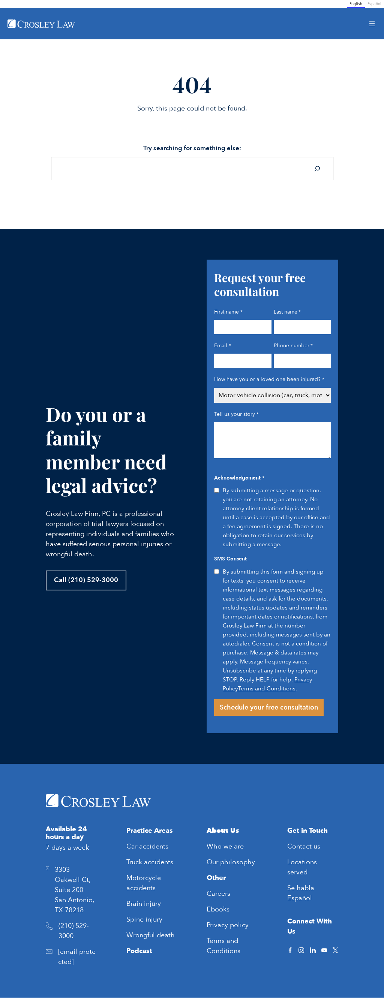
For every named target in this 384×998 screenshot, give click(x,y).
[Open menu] (372, 23)
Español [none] (374, 3)
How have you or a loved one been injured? (269, 379)
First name (228, 311)
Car (132, 846)
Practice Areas (149, 830)
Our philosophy (231, 862)
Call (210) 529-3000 (86, 580)
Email (222, 345)
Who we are (225, 846)
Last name (287, 311)
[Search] (317, 168)
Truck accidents (149, 862)
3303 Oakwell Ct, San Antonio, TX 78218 (74, 890)
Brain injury (143, 903)
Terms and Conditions (267, 688)
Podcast (139, 951)
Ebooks (218, 909)
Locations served (302, 867)
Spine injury (144, 919)
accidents (153, 846)
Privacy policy (228, 925)
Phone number (293, 345)
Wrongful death (150, 935)
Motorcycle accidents (143, 883)
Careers (218, 893)
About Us (223, 830)
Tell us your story (236, 414)
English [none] (356, 3)
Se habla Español (300, 893)
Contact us (303, 846)
